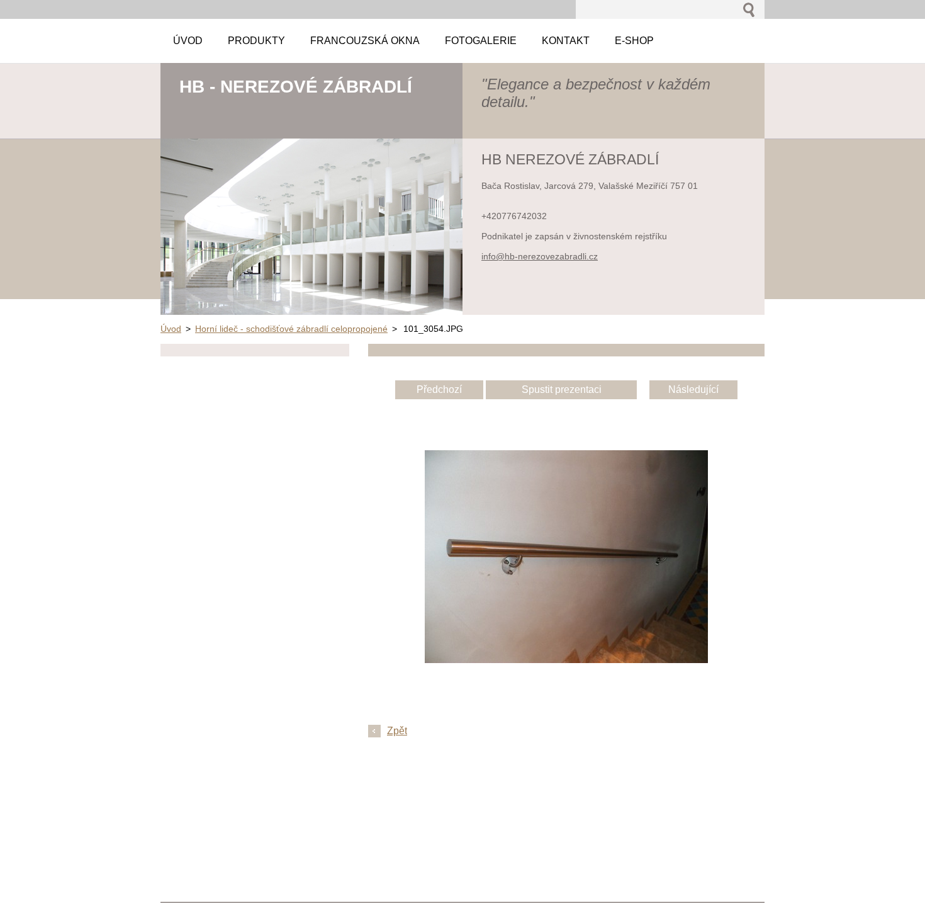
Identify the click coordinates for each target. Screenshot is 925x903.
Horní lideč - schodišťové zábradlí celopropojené (291, 329)
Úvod (170, 329)
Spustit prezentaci (562, 389)
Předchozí (439, 389)
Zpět (397, 730)
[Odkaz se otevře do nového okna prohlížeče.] (566, 659)
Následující (693, 389)
